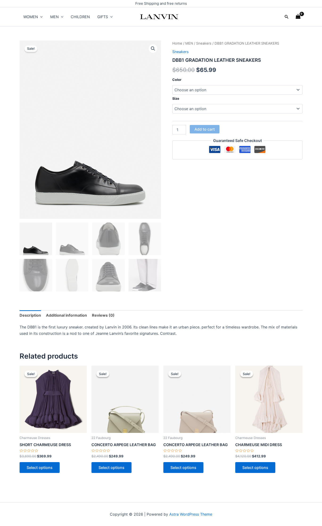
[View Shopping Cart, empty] (297, 16)
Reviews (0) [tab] (103, 315)
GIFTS (102, 16)
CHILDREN (80, 16)
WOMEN (30, 16)
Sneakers (203, 43)
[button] (287, 17)
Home (177, 43)
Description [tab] (30, 315)
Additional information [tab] (66, 315)
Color (177, 80)
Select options (40, 467)
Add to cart (204, 129)
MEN (54, 16)
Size (175, 98)
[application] (40, 16)
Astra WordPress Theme (190, 514)
